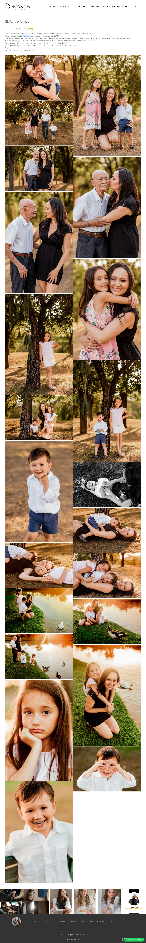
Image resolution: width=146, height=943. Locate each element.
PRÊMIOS (74, 922)
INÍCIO (36, 922)
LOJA (110, 922)
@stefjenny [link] (26, 36)
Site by (69, 939)
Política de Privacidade (79, 935)
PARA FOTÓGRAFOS (97, 922)
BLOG (84, 922)
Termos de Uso (64, 935)
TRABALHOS (62, 922)
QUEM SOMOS (48, 922)
